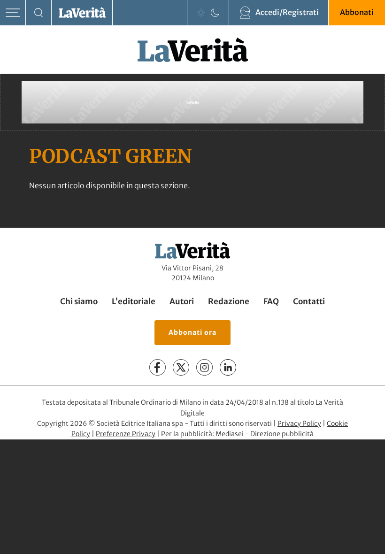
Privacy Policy (299, 423)
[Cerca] (39, 13)
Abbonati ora (192, 332)
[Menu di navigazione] (13, 13)
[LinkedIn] (228, 367)
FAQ (271, 301)
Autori (181, 301)
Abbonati (357, 12)
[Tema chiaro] (201, 13)
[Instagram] (204, 367)
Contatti (309, 301)
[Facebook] (157, 367)
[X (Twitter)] (181, 367)
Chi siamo (79, 301)
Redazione (228, 301)
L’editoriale (133, 301)
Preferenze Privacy (125, 434)
